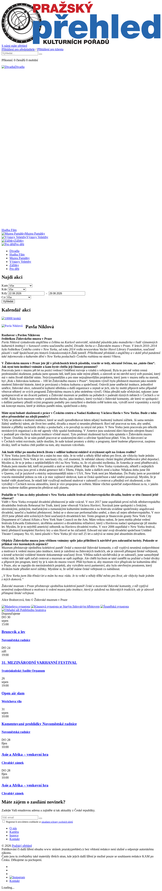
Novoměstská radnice (16, 640)
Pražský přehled (22, 845)
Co (3, 297)
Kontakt (14, 839)
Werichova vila (12, 701)
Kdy (4, 293)
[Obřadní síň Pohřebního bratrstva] (24, 610)
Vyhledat (8, 301)
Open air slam (13, 693)
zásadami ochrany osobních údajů (57, 821)
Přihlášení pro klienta (50, 49)
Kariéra (14, 832)
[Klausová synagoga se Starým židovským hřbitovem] (65, 606)
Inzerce (14, 835)
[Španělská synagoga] (114, 606)
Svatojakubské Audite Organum (23, 670)
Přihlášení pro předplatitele (18, 49)
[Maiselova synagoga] (16, 606)
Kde (4, 289)
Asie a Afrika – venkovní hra (25, 754)
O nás (13, 828)
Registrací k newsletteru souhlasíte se (39, 821)
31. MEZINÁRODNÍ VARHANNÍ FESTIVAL (39, 662)
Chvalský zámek (13, 762)
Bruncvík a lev (13, 632)
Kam (5, 285)
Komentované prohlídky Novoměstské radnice (39, 724)
